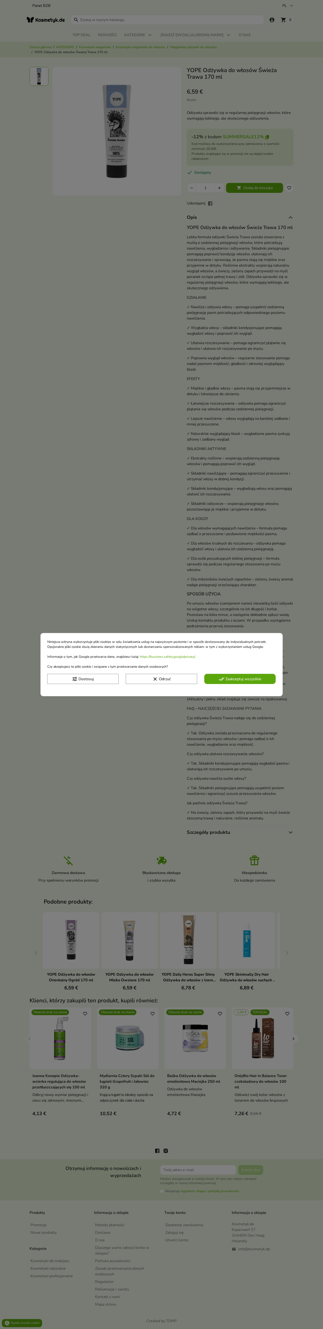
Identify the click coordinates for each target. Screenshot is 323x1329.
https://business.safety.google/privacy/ (167, 656)
